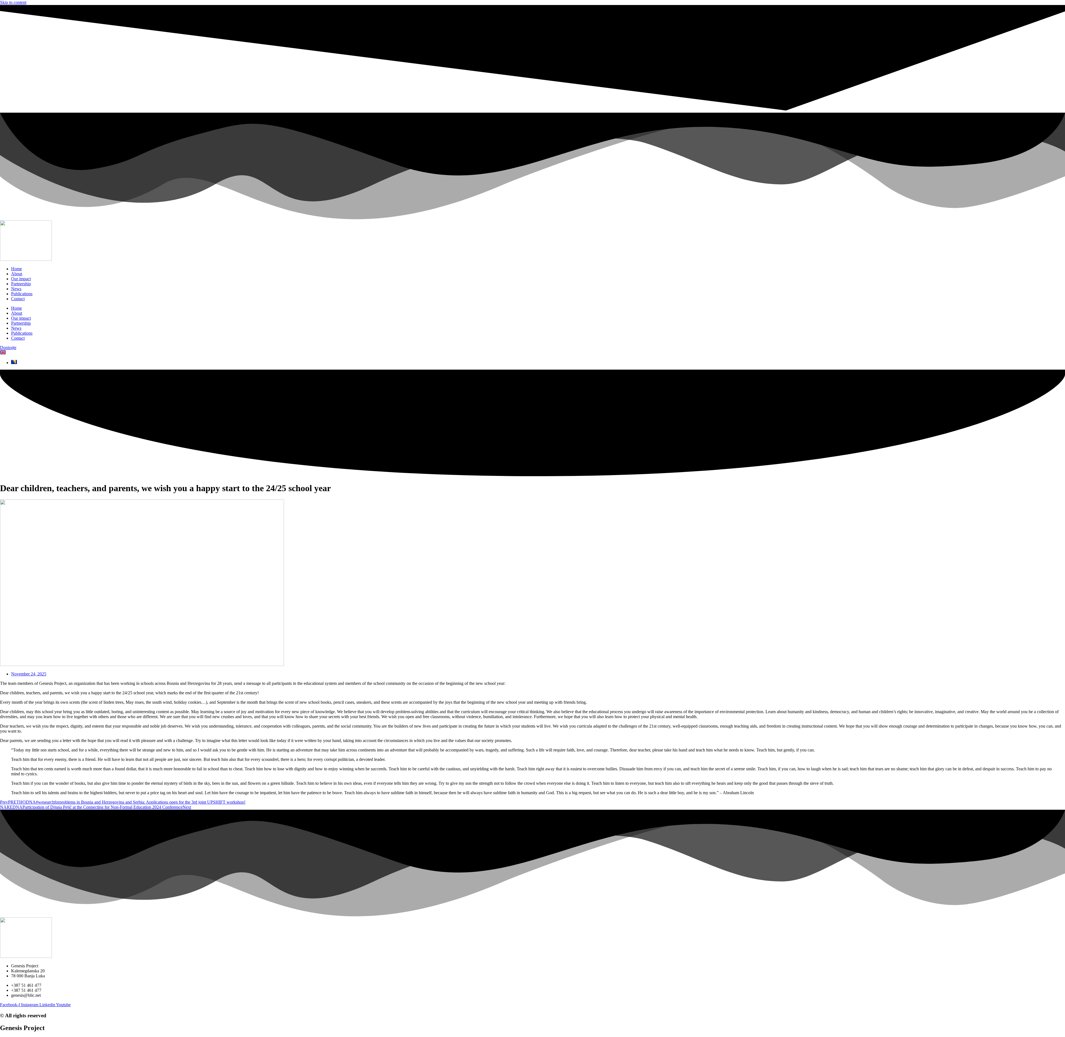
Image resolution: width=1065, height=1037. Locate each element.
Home (16, 268)
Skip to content (13, 2)
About (16, 273)
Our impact (21, 278)
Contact (18, 298)
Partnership (21, 283)
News (16, 288)
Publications (21, 293)
